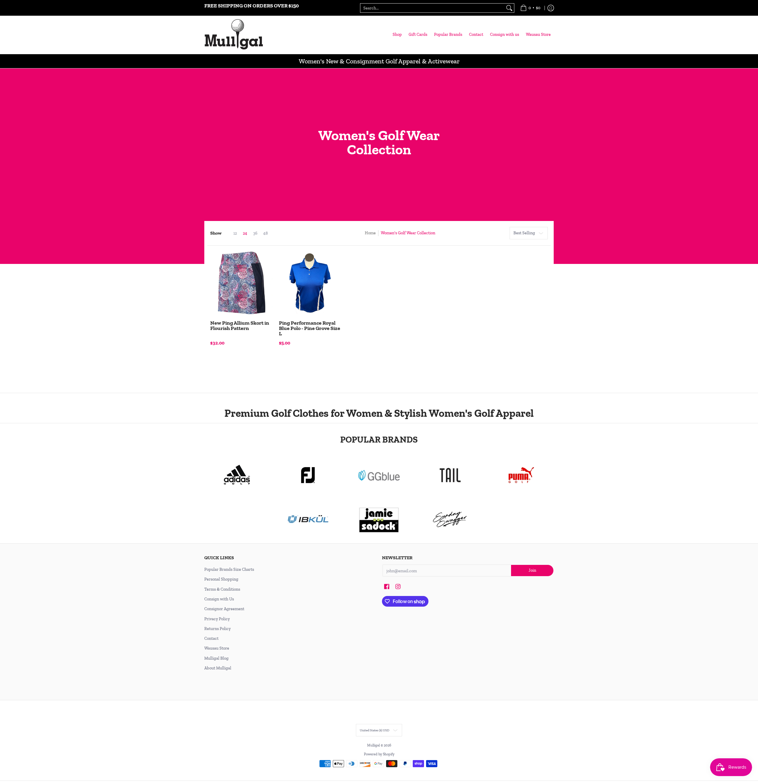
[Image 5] (450, 519)
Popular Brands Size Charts (229, 569)
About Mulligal (217, 668)
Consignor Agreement (224, 608)
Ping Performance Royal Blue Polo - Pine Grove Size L (309, 328)
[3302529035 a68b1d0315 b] (308, 475)
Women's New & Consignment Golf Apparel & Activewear (379, 61)
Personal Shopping (221, 579)
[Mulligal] (234, 35)
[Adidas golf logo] (236, 475)
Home (370, 232)
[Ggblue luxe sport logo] (379, 475)
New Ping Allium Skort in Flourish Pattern (239, 325)
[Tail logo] (450, 475)
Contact (211, 638)
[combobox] (432, 8)
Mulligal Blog (216, 658)
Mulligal (374, 745)
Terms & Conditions (222, 589)
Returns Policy (217, 628)
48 (265, 233)
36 (255, 233)
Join (532, 570)
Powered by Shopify (379, 754)
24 (245, 233)
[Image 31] (308, 519)
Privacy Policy (217, 618)
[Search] (509, 8)
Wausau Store (216, 648)
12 (235, 233)
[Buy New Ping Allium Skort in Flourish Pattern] (241, 282)
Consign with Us (219, 599)
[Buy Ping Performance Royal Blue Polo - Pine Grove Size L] (310, 282)
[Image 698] (379, 519)
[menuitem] (530, 8)
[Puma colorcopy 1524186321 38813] (521, 475)
